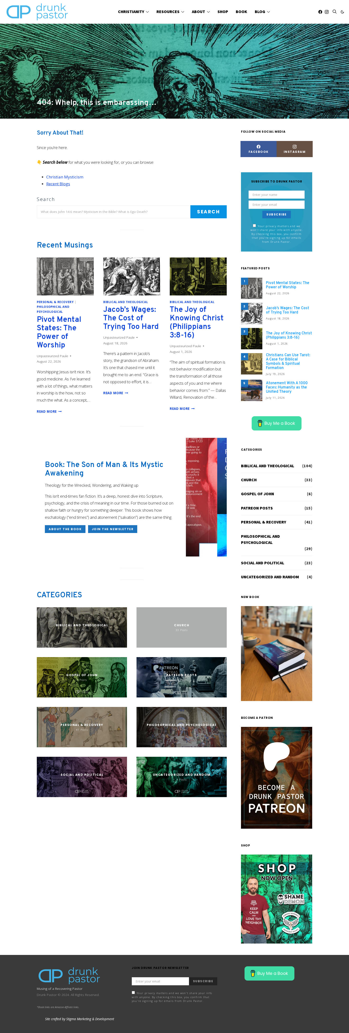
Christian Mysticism (64, 177)
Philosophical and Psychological (260, 539)
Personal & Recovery (55, 302)
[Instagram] (327, 12)
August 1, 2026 (277, 343)
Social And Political (262, 563)
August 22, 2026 (278, 293)
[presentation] (65, 276)
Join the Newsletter (113, 529)
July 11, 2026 (275, 397)
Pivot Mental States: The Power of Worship (59, 332)
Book (241, 11)
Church (249, 479)
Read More (49, 411)
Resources (167, 11)
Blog (260, 11)
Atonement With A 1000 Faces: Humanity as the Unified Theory (287, 387)
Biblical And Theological (125, 302)
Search (46, 199)
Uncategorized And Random (270, 577)
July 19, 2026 (275, 374)
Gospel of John (257, 493)
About (198, 11)
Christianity (131, 11)
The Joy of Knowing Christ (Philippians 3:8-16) (197, 322)
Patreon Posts (257, 508)
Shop (222, 11)
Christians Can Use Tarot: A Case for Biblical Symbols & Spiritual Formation (288, 361)
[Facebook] (320, 12)
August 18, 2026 (278, 318)
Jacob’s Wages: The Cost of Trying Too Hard (131, 318)
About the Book (65, 529)
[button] (342, 12)
